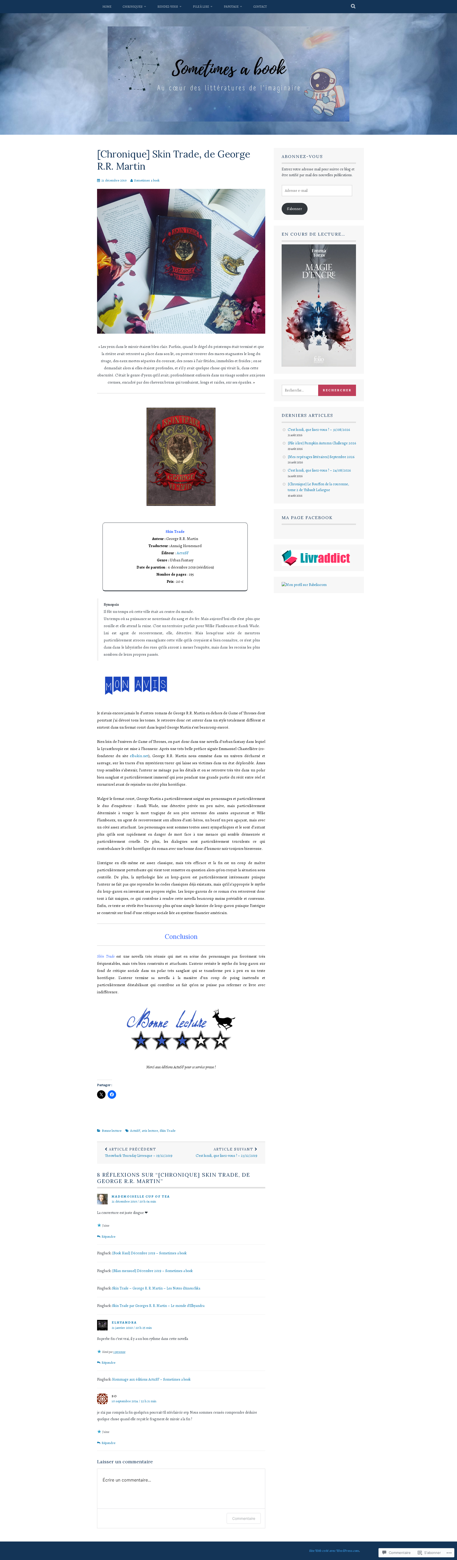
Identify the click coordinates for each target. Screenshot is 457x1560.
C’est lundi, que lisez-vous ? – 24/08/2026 (319, 470)
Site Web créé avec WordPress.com (334, 1550)
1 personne (119, 1352)
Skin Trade (167, 1130)
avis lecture (150, 1130)
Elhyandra (124, 1322)
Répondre (108, 1236)
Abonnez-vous (302, 156)
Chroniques (133, 6)
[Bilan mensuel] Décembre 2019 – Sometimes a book (152, 1270)
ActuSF (183, 553)
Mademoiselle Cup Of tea (141, 1196)
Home (106, 6)
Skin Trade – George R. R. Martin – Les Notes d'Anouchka (156, 1288)
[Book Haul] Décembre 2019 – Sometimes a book (149, 1253)
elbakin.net (139, 755)
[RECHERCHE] (353, 6)
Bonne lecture (111, 1130)
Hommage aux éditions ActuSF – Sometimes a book (151, 1379)
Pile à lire (201, 6)
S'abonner (294, 208)
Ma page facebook (307, 517)
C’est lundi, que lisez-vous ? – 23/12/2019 (226, 1152)
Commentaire (243, 1518)
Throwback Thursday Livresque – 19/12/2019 (138, 1152)
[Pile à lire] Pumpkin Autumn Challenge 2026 (322, 443)
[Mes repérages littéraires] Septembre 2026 (321, 456)
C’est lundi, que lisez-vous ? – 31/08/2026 (319, 429)
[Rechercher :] (306, 390)
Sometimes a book (146, 180)
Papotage (231, 6)
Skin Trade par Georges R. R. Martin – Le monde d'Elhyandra (158, 1305)
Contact (260, 6)
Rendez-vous (167, 6)
